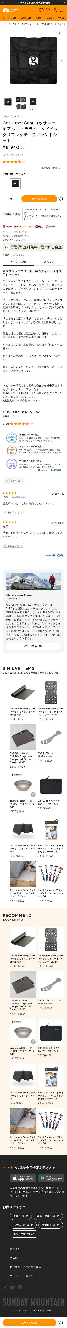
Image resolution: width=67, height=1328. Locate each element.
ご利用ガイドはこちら (14, 239)
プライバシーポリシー (23, 1276)
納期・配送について (48, 1216)
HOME (5, 24)
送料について (21, 1216)
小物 (46, 24)
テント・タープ (35, 24)
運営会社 (15, 1248)
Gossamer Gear (13, 115)
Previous (2, 2)
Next (64, 2)
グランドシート (58, 24)
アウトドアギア (18, 24)
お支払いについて (23, 1225)
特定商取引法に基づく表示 (25, 1266)
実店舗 (14, 1257)
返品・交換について (24, 1234)
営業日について (50, 1225)
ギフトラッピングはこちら (16, 232)
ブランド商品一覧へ (33, 646)
